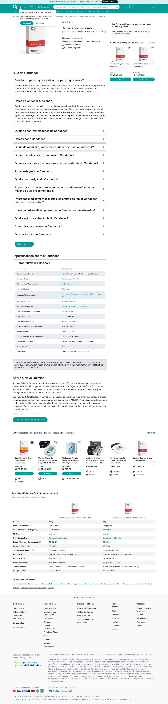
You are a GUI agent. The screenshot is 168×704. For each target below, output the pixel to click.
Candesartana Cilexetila (87, 17)
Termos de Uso (83, 616)
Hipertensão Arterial (86, 294)
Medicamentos (50, 608)
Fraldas (139, 615)
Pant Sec (16, 587)
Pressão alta (69, 11)
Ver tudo (151, 43)
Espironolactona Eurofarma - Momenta (87, 584)
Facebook (116, 615)
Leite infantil (81, 11)
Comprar (120, 79)
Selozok (126, 584)
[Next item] (153, 463)
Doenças (47, 639)
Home (17, 17)
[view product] (120, 54)
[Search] (117, 7)
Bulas (46, 636)
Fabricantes (49, 646)
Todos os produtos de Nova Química (30, 420)
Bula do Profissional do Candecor (74, 306)
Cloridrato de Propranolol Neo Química (34, 587)
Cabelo (139, 626)
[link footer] (54, 691)
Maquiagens (141, 618)
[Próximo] (152, 62)
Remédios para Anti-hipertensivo (65, 17)
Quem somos (18, 608)
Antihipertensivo (68, 284)
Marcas (47, 643)
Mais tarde (40, 23)
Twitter (115, 611)
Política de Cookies (85, 612)
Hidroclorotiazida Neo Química (23, 584)
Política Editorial (20, 612)
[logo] (15, 7)
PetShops (140, 622)
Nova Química (67, 269)
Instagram (116, 618)
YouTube (116, 622)
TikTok (115, 629)
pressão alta (28, 88)
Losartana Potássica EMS (43, 584)
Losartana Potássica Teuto (63, 584)
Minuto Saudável (20, 627)
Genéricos (106, 11)
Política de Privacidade (86, 608)
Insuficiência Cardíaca (70, 294)
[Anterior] (113, 62)
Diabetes (59, 11)
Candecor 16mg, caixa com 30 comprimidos (80, 31)
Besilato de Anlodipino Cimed (111, 584)
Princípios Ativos (51, 632)
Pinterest (115, 626)
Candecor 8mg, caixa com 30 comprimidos (129, 517)
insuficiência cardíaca (65, 85)
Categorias (48, 618)
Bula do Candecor (24, 244)
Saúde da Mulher (94, 11)
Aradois (50, 587)
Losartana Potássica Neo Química (142, 584)
